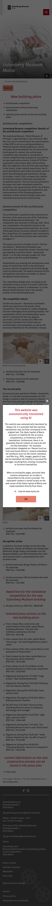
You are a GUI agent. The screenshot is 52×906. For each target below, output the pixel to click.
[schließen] (47, 401)
